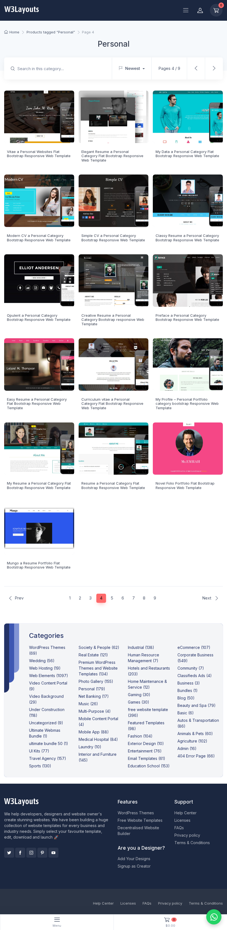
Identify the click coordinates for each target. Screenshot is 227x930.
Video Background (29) (46, 699)
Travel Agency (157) (47, 758)
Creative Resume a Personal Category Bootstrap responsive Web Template (112, 319)
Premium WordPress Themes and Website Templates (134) (98, 668)
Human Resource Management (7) (143, 657)
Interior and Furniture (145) (98, 757)
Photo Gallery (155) (96, 681)
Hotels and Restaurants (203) (149, 671)
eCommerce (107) (193, 647)
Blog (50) (186, 698)
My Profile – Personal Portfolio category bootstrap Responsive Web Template (187, 403)
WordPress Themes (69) (47, 650)
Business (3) (188, 683)
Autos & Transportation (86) (198, 723)
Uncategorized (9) (46, 722)
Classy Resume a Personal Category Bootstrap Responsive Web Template (187, 237)
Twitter (9, 853)
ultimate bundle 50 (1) (48, 743)
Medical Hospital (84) (98, 739)
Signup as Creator (134, 866)
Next (207, 598)
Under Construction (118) (47, 712)
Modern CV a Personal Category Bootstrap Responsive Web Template (39, 237)
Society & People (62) (99, 647)
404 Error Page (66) (196, 756)
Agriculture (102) (192, 741)
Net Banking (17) (94, 696)
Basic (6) (185, 712)
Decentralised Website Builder (138, 830)
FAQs (179, 827)
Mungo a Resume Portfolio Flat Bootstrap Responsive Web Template (39, 565)
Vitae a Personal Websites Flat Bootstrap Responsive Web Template (39, 153)
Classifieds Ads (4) (194, 675)
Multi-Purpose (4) (95, 711)
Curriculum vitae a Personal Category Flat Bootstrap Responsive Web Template (112, 403)
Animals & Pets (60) (195, 733)
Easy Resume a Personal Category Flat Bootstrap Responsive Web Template (37, 403)
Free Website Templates (140, 820)
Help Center (185, 812)
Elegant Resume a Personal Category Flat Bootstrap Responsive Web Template (112, 155)
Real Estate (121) (93, 654)
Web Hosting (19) (45, 668)
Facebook (20, 853)
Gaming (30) (139, 694)
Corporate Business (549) (195, 657)
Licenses (182, 820)
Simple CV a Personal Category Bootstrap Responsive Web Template (113, 237)
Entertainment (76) (145, 751)
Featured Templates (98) (146, 725)
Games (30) (138, 702)
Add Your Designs (134, 858)
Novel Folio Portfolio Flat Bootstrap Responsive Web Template (185, 485)
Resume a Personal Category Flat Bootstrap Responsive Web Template (113, 485)
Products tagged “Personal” (51, 32)
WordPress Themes (136, 812)
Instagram (31, 853)
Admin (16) (187, 748)
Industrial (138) (141, 647)
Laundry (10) (90, 746)
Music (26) (88, 703)
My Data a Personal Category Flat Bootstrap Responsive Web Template (187, 153)
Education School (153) (149, 765)
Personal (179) (92, 688)
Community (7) (190, 668)
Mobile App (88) (94, 732)
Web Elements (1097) (48, 675)
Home (14, 32)
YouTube (53, 853)
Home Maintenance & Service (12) (147, 684)
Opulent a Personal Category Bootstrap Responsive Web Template (39, 317)
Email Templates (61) (146, 758)
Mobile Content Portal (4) (98, 721)
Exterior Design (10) (146, 743)
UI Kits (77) (39, 751)
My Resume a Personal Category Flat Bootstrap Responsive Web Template (39, 485)
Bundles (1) (187, 690)
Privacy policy (187, 835)
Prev (19, 598)
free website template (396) (148, 712)
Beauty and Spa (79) (196, 705)
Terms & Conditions (192, 842)
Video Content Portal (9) (48, 686)
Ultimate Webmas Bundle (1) (44, 733)
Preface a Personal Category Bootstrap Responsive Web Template (187, 317)
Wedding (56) (42, 660)
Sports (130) (40, 765)
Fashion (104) (140, 736)
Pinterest (42, 853)
